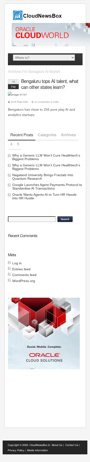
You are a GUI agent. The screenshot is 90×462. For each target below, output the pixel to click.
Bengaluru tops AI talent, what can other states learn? (49, 84)
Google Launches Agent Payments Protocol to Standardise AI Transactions (47, 186)
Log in (17, 263)
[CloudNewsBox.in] (38, 18)
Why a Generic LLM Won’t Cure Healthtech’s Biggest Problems (46, 157)
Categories (47, 134)
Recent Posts (21, 134)
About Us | (58, 445)
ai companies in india (47, 101)
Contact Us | (72, 445)
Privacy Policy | (17, 450)
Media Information (37, 450)
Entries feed (21, 269)
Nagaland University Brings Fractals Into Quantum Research (42, 176)
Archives (68, 134)
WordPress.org (23, 281)
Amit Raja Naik (19, 101)
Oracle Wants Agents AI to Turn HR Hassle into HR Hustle (44, 196)
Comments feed (24, 275)
